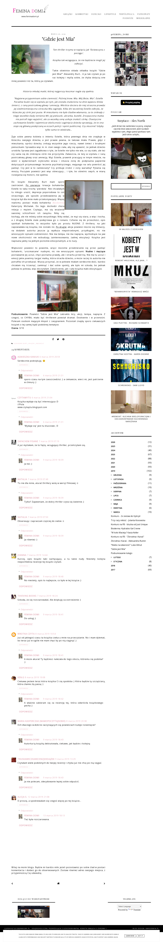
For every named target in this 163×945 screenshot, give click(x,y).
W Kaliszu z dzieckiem (131, 229)
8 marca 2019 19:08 (35, 677)
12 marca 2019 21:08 (38, 796)
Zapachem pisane (28, 441)
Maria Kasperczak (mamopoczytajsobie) (42, 721)
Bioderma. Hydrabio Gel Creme (125, 528)
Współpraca (126, 14)
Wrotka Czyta (26, 633)
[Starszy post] (104, 883)
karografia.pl (152, 928)
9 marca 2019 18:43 (53, 739)
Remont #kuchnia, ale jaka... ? (131, 260)
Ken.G (21, 677)
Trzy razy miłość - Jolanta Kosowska (128, 520)
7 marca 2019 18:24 (47, 595)
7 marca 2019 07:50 (38, 517)
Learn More (130, 936)
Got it (140, 936)
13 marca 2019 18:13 (54, 815)
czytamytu (24, 397)
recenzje (40, 343)
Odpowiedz (23, 365)
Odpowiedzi (27, 370)
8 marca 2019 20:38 (76, 721)
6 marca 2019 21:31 (53, 375)
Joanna (22, 555)
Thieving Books (27, 595)
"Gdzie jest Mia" (118, 549)
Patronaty (143, 14)
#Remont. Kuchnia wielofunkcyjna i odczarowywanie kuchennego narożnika (131, 419)
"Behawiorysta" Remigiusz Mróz (131, 291)
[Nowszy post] (12, 883)
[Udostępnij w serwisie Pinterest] (63, 340)
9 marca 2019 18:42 (53, 698)
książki (32, 343)
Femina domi (31, 375)
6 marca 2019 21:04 (42, 397)
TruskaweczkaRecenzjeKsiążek (36, 759)
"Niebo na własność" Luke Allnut (126, 545)
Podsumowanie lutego (121, 553)
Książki (68, 14)
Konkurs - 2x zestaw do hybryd (125, 516)
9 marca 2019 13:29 (65, 759)
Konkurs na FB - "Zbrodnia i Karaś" (127, 536)
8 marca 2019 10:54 (45, 633)
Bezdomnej (58, 202)
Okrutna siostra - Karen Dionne (131, 354)
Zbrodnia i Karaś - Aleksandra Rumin (128, 540)
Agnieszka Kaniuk (28, 356)
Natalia (22, 479)
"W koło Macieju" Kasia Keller (125, 532)
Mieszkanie (143, 18)
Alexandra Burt (20, 343)
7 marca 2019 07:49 (38, 479)
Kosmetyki (82, 14)
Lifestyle (110, 14)
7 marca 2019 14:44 (37, 555)
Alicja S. (22, 796)
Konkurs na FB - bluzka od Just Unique (129, 524)
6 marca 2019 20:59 (50, 356)
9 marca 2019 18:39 (53, 459)
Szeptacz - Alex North (131, 121)
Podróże (128, 18)
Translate (137, 910)
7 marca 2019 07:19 (49, 441)
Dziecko (96, 14)
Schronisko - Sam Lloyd (131, 385)
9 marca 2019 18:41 (53, 614)
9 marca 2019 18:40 (53, 576)
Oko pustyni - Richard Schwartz (131, 323)
